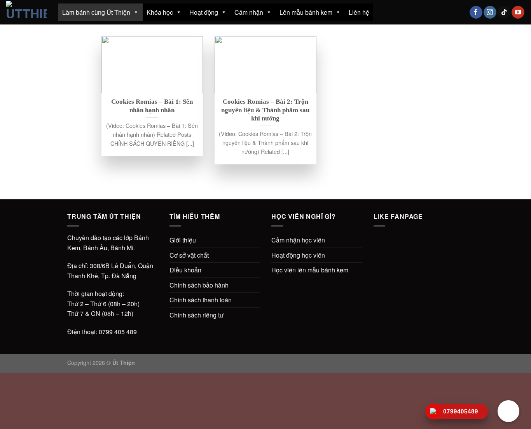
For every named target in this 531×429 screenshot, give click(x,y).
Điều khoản (185, 269)
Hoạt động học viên (298, 255)
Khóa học (160, 12)
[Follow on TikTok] (504, 12)
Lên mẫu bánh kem (305, 12)
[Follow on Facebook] (476, 12)
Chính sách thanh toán (200, 299)
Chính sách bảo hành (199, 285)
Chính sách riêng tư (196, 314)
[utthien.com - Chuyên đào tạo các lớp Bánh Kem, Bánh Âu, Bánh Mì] (26, 12)
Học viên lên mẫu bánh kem (309, 269)
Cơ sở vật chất (189, 255)
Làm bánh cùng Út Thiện (96, 12)
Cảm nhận (248, 12)
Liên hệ (359, 12)
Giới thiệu (182, 239)
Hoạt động (203, 12)
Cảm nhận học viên (298, 239)
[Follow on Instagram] (490, 12)
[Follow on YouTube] (518, 12)
